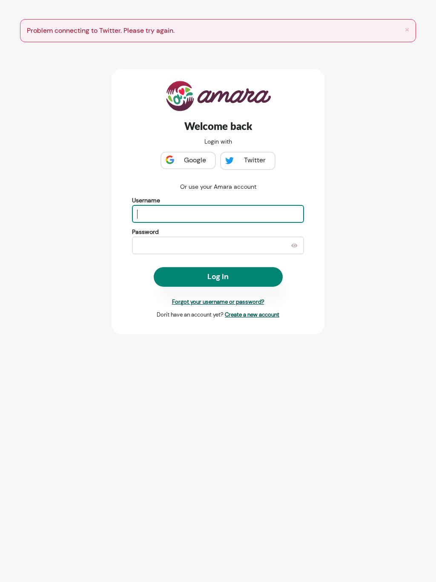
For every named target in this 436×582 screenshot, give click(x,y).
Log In (218, 276)
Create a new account (252, 314)
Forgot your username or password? (218, 301)
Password (145, 232)
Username (146, 200)
